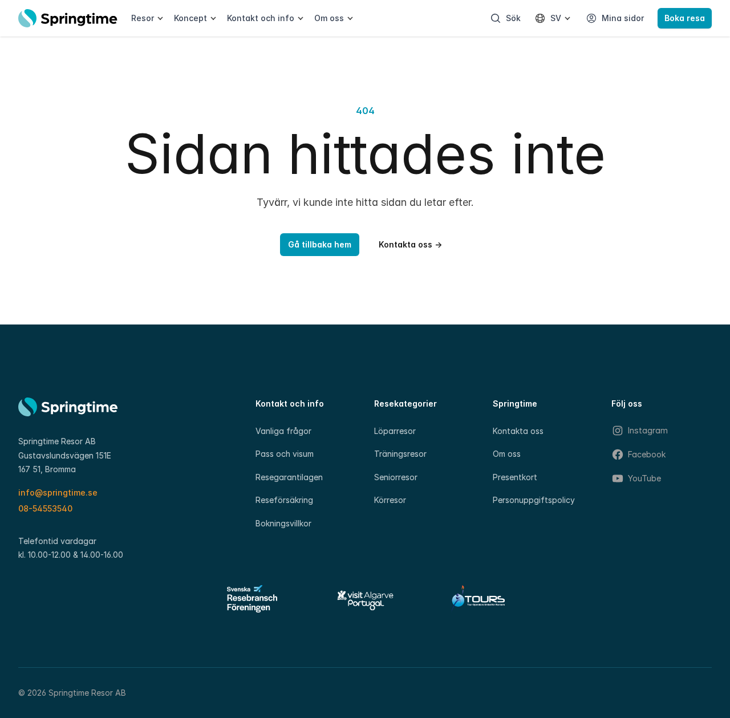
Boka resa (684, 18)
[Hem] (67, 18)
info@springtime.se (58, 492)
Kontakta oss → (410, 244)
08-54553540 (45, 508)
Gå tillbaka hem (319, 244)
